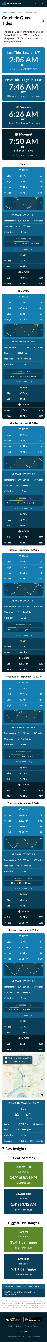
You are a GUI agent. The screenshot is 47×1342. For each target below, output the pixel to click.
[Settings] (43, 3)
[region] (23, 1076)
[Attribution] (42, 1094)
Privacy (19, 1326)
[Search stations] (36, 3)
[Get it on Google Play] (32, 1319)
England (20, 12)
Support (36, 1326)
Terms (27, 1326)
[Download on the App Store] (13, 1319)
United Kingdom (8, 12)
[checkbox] (18, 1058)
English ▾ (23, 1331)
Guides (10, 1326)
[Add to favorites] (43, 20)
